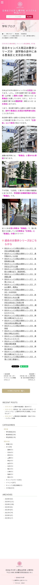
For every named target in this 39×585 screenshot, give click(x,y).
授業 (9, 444)
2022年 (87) (9, 510)
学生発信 (11, 437)
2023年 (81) (9, 507)
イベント (11, 482)
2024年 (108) (9, 504)
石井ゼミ (10, 466)
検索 (30, 17)
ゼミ (9, 447)
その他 (33, 44)
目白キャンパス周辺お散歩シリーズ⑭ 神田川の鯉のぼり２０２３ (20, 316)
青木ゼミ (10, 477)
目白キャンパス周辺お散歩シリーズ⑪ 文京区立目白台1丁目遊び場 (20, 301)
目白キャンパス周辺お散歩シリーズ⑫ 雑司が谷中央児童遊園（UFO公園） (20, 306)
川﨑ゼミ (10, 471)
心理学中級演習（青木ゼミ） (18, 407)
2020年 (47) (9, 515)
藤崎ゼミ (10, 450)
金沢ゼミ (10, 463)
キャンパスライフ (14, 480)
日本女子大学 (20, 577)
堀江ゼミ (10, 469)
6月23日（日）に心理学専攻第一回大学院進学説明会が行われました (27, 377)
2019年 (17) (9, 518)
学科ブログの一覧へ (16, 391)
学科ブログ (8, 26)
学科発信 (11, 432)
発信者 (17, 34)
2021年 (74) (9, 513)
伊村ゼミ (10, 455)
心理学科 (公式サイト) (20, 580)
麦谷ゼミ (10, 461)
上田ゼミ (10, 458)
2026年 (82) (9, 499)
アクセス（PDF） (20, 583)
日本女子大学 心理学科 (19, 12)
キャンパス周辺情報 (23, 44)
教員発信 (23, 34)
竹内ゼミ (10, 452)
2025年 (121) (9, 502)
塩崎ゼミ (10, 474)
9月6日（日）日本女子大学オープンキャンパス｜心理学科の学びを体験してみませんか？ (20, 411)
